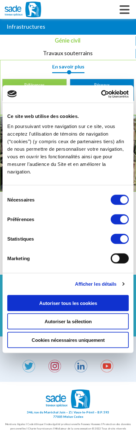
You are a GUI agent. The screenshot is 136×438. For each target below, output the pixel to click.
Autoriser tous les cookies (68, 303)
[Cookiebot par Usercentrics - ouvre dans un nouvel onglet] (101, 94)
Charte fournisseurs (40, 428)
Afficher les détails (96, 284)
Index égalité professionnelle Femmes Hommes (73, 424)
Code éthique (35, 424)
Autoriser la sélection (68, 321)
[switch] (120, 219)
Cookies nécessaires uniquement (68, 339)
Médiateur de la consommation (72, 428)
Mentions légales (15, 424)
